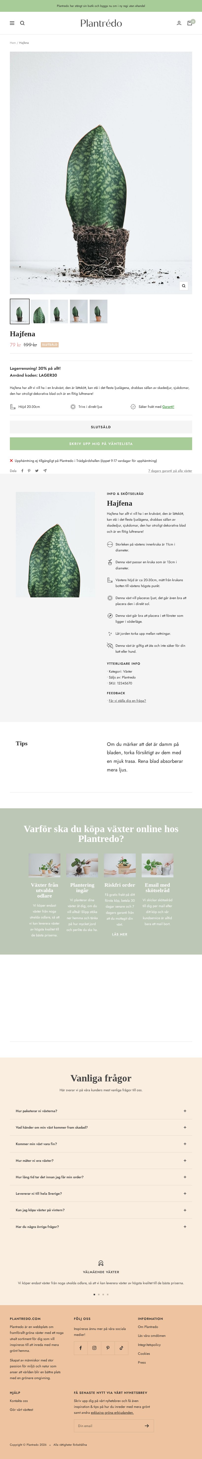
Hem (13, 43)
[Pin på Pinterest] (29, 470)
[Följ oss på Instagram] (94, 1348)
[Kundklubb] (179, 23)
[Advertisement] (101, 991)
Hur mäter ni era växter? (34, 1160)
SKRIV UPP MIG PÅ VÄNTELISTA (101, 443)
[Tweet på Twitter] (37, 470)
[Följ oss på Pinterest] (108, 1348)
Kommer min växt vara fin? (36, 1143)
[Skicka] (147, 1426)
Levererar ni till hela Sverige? (39, 1193)
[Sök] (22, 23)
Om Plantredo (148, 1326)
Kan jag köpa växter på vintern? (40, 1210)
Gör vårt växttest (21, 1409)
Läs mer (119, 934)
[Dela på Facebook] (22, 470)
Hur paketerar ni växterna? (36, 1110)
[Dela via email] (45, 470)
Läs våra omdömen (152, 1335)
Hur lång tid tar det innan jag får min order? (50, 1177)
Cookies (144, 1353)
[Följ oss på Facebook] (80, 1348)
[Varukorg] (189, 23)
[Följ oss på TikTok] (121, 1348)
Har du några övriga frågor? (37, 1226)
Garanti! (168, 406)
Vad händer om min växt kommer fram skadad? (52, 1127)
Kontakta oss (19, 1400)
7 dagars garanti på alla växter (170, 470)
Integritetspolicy (149, 1344)
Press (142, 1362)
